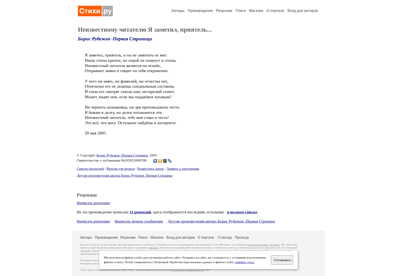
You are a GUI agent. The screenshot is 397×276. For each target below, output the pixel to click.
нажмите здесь (244, 262)
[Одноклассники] (160, 161)
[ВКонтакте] (155, 161)
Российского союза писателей (187, 270)
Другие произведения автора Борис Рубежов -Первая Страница (124, 175)
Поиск (240, 11)
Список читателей (90, 168)
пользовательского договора (263, 244)
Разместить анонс (150, 168)
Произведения (200, 11)
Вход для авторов (302, 11)
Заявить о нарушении (183, 168)
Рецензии (224, 11)
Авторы (177, 11)
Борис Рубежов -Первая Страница (115, 39)
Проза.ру (242, 237)
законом (153, 247)
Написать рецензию (93, 203)
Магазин (256, 11)
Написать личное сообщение (139, 221)
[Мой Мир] (165, 161)
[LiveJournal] (169, 161)
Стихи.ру (225, 237)
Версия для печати (121, 168)
